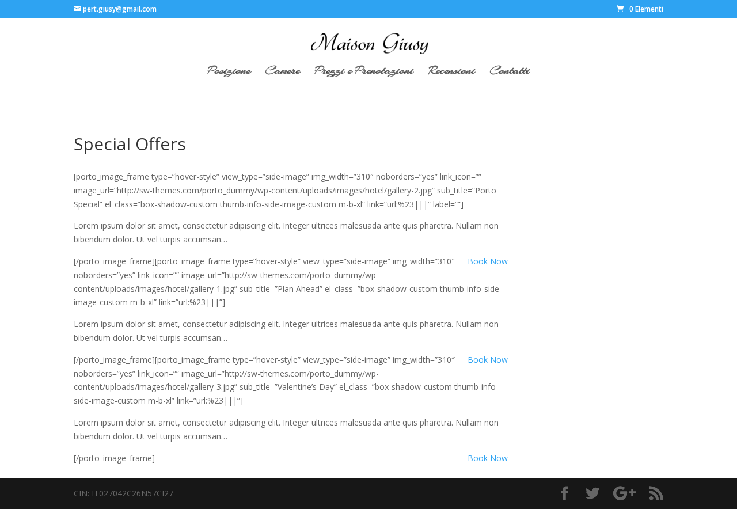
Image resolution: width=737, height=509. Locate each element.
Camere (282, 72)
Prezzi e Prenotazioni (364, 72)
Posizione (229, 72)
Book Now (488, 261)
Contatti (510, 72)
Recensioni (451, 72)
